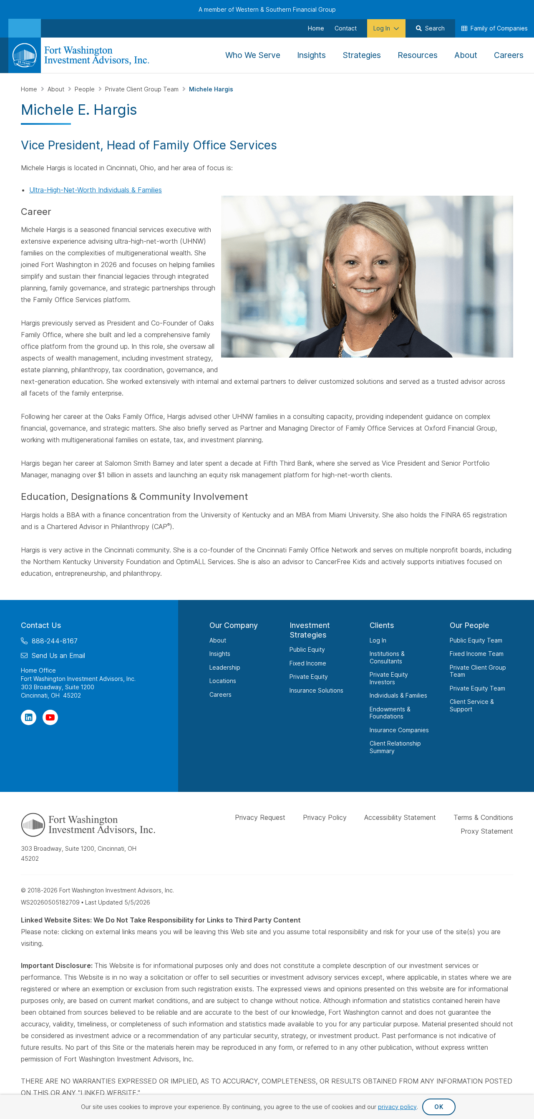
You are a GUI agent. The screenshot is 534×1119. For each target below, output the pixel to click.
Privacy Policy (325, 817)
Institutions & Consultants (387, 657)
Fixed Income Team (477, 653)
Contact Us (41, 625)
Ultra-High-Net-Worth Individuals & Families (95, 190)
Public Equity (307, 649)
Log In (378, 639)
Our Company (233, 625)
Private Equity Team (477, 687)
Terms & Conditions (483, 817)
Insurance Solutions (316, 689)
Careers (220, 694)
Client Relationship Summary (395, 747)
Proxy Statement (487, 831)
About (57, 89)
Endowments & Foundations (390, 712)
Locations (222, 680)
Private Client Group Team (142, 89)
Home (30, 89)
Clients (382, 625)
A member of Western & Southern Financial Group (267, 9)
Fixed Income (308, 662)
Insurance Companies (399, 729)
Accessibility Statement (400, 817)
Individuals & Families (398, 695)
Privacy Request (260, 817)
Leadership (224, 666)
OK (438, 1106)
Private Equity (309, 676)
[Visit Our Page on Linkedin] (28, 717)
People (85, 89)
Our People (469, 625)
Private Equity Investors (389, 678)
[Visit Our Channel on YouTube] (50, 717)
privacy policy (397, 1106)
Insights (219, 653)
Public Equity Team (476, 639)
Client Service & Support (472, 705)
